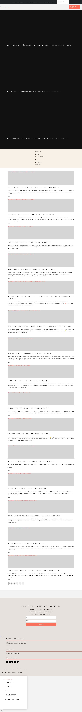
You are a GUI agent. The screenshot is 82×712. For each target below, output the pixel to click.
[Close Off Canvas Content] (1, 710)
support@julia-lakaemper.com (12, 653)
